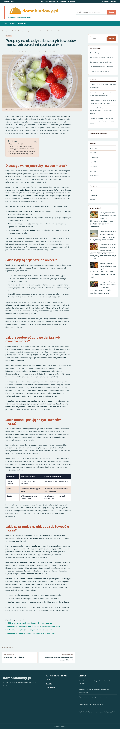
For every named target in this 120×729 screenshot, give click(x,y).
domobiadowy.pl (43, 51)
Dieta (5, 23)
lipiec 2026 (93, 148)
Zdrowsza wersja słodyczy (108, 231)
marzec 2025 (94, 166)
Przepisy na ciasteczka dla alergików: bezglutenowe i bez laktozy (108, 215)
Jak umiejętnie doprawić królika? (14, 657)
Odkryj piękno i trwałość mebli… (100, 71)
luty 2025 (93, 171)
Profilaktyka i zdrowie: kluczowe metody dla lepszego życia (97, 712)
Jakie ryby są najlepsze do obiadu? (21, 146)
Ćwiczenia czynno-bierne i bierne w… (101, 53)
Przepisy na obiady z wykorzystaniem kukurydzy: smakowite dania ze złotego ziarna (102, 121)
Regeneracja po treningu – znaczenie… (102, 66)
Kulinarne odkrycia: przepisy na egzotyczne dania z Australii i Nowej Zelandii (101, 110)
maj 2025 (93, 162)
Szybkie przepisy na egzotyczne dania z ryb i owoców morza (28, 623)
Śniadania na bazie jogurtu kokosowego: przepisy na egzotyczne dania (108, 247)
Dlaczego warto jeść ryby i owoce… (21, 144)
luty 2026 (93, 153)
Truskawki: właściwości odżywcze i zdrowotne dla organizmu (108, 266)
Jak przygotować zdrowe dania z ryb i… (22, 149)
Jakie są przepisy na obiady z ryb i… (21, 153)
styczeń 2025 (94, 175)
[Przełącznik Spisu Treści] (34, 141)
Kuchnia (12, 23)
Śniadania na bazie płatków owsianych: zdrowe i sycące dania (29, 630)
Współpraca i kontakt (109, 1)
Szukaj (111, 12)
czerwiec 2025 (94, 157)
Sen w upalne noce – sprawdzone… (101, 62)
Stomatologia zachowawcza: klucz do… (102, 57)
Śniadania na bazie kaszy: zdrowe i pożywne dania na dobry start (30, 633)
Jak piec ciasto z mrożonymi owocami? (91, 704)
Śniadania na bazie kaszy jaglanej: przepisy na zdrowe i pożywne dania (32, 626)
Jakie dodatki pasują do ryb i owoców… (22, 151)
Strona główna (6, 31)
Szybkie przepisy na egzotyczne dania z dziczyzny (95, 697)
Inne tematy (22, 23)
